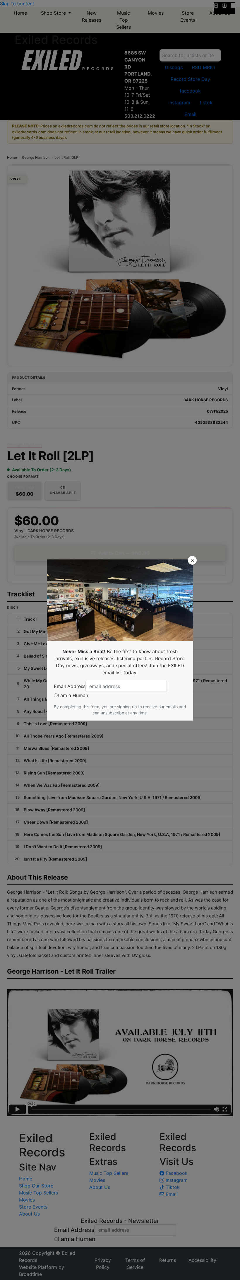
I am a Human (73, 695)
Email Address (69, 686)
